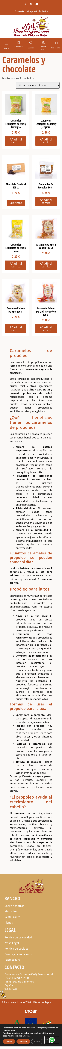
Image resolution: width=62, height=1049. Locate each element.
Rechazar (23, 1041)
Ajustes (37, 1041)
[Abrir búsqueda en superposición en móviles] (30, 42)
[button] (6, 43)
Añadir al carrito (16, 140)
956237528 (11, 988)
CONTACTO (14, 967)
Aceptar (9, 1041)
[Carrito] (56, 42)
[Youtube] (36, 4)
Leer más (16, 203)
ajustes (26, 1036)
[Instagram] (25, 4)
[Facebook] (30, 4)
